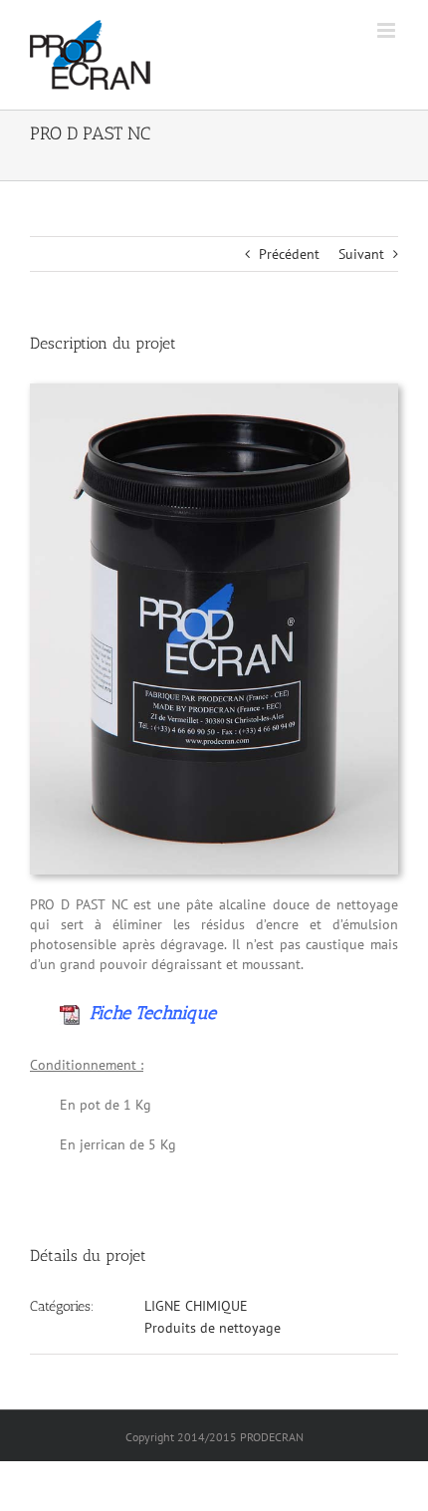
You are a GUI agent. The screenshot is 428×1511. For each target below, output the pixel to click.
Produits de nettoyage (212, 1328)
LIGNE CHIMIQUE (196, 1306)
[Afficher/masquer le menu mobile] (387, 30)
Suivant (361, 254)
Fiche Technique (148, 1013)
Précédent (289, 254)
